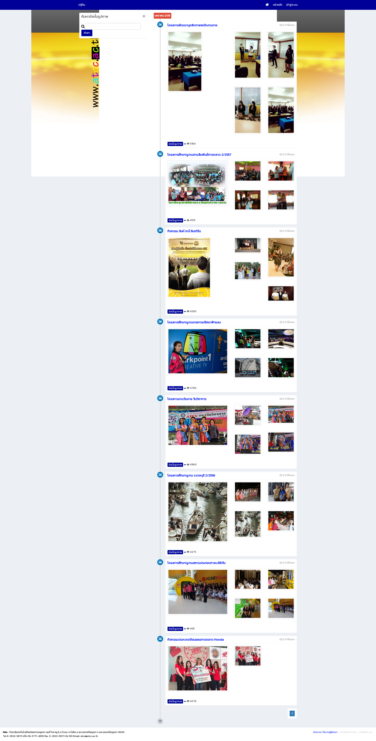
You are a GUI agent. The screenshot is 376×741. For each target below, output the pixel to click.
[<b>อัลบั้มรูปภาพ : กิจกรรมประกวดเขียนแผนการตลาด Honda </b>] (197, 668)
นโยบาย (317, 732)
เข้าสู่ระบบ (292, 5)
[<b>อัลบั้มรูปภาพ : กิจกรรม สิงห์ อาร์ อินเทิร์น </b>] (197, 267)
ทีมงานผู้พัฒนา (330, 732)
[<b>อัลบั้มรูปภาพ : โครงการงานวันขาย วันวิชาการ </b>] (197, 425)
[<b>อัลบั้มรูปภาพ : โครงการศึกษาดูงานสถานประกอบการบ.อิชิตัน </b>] (197, 592)
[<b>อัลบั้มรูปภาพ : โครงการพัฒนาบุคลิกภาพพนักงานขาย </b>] (197, 61)
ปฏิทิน (81, 5)
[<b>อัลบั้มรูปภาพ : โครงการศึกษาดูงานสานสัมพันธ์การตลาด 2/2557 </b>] (197, 183)
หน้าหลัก (277, 5)
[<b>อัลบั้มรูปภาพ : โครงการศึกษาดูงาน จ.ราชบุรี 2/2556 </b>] (197, 511)
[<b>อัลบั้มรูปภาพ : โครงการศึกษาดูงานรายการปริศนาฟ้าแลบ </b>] (197, 351)
